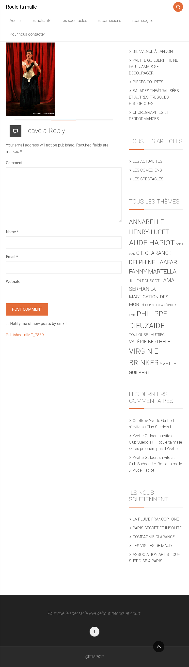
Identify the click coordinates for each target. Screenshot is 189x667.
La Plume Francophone (156, 519)
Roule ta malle (21, 7)
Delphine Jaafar (153, 262)
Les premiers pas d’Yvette (155, 448)
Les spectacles (74, 20)
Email (12, 256)
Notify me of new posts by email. (38, 323)
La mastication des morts (148, 297)
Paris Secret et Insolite (157, 528)
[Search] (178, 6)
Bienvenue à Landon (153, 51)
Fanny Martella (152, 271)
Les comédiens (107, 20)
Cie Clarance (154, 253)
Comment (14, 162)
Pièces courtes (148, 82)
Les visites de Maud (152, 545)
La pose (150, 305)
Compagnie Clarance (154, 537)
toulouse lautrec (147, 335)
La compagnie (140, 20)
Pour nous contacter (27, 34)
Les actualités (41, 20)
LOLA (159, 305)
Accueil (16, 20)
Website (13, 281)
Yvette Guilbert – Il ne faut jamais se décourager (153, 66)
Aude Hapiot (152, 243)
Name (12, 232)
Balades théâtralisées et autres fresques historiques (154, 97)
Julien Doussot (144, 281)
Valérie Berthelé (149, 341)
